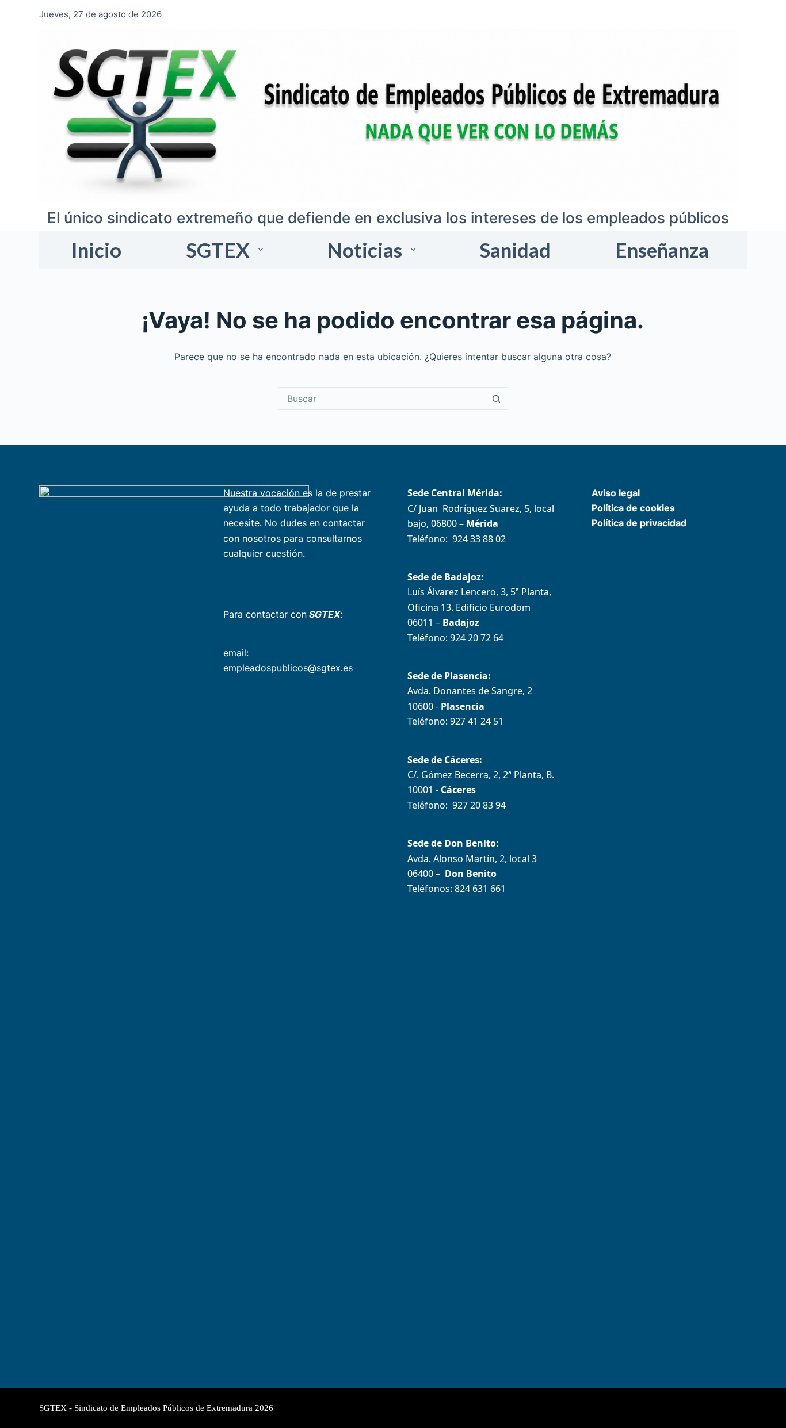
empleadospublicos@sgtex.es (288, 667)
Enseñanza (662, 250)
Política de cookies (633, 508)
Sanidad (515, 250)
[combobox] (382, 398)
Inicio (96, 250)
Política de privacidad (639, 523)
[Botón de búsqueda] (497, 398)
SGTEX (218, 250)
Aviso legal (616, 493)
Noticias (364, 250)
